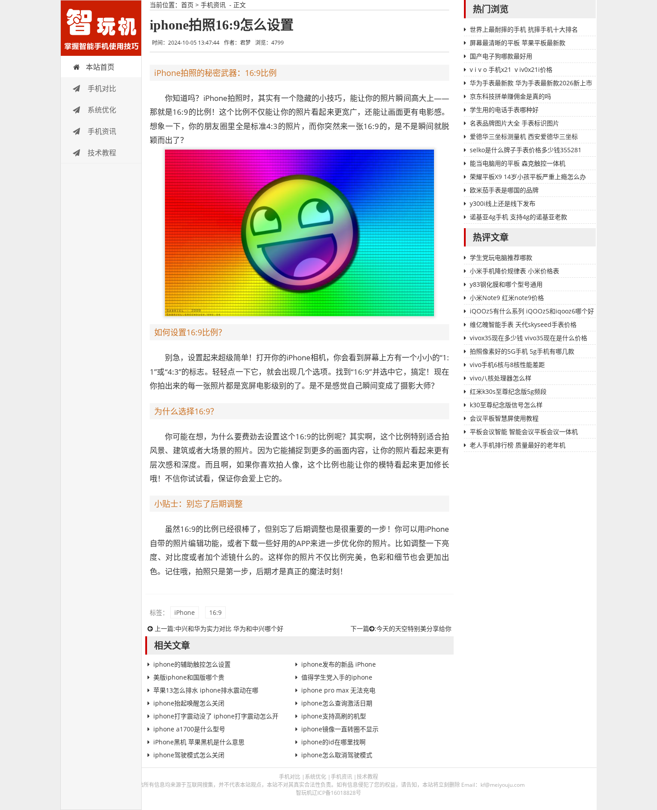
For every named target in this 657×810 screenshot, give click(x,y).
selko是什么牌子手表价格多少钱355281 (525, 150)
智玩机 (101, 28)
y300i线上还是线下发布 (502, 203)
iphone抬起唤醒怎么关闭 (188, 703)
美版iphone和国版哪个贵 (188, 677)
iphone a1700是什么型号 (189, 729)
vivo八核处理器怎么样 (500, 378)
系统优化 (101, 110)
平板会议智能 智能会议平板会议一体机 (524, 431)
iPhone (184, 612)
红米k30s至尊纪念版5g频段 (508, 391)
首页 (187, 4)
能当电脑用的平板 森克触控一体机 (517, 163)
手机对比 (101, 88)
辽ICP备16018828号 (336, 793)
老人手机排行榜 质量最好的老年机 (517, 445)
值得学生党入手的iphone (336, 677)
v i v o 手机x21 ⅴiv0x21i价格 (511, 69)
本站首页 (100, 67)
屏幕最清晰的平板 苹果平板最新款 (517, 42)
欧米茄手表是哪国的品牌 (504, 190)
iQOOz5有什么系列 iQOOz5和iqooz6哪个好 (532, 311)
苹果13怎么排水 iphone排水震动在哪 (205, 690)
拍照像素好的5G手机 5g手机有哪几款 (522, 351)
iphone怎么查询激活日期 (336, 703)
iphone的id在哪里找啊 (333, 742)
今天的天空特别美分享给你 (413, 628)
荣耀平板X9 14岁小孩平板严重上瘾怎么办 (528, 176)
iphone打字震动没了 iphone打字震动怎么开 (215, 716)
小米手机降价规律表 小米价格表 (514, 271)
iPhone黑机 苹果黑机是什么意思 (198, 742)
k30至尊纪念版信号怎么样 (506, 405)
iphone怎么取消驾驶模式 (336, 755)
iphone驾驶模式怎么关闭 (188, 755)
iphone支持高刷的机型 (333, 716)
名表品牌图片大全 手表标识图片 (514, 123)
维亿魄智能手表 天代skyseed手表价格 (523, 324)
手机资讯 (101, 131)
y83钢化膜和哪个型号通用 (506, 284)
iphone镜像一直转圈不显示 (340, 729)
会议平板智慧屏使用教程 (504, 418)
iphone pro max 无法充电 (338, 690)
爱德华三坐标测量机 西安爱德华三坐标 (524, 136)
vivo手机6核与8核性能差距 (507, 364)
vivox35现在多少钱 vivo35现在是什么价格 (528, 338)
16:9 (215, 612)
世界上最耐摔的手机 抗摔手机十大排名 (524, 29)
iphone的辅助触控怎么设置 (192, 664)
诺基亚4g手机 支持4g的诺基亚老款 (518, 217)
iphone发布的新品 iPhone (338, 664)
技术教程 (101, 153)
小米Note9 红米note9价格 (507, 297)
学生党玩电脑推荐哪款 (501, 257)
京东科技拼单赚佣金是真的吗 (510, 96)
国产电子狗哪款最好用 (501, 56)
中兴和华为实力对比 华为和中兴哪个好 (229, 628)
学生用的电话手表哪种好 (504, 109)
